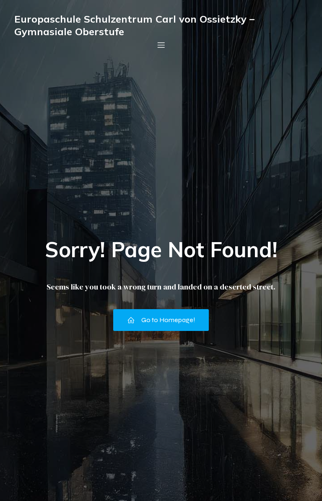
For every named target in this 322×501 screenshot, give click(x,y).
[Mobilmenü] (161, 45)
